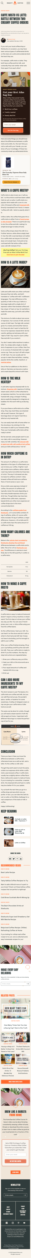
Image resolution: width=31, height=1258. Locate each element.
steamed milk (24, 205)
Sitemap (8, 1212)
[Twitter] (14, 859)
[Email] (21, 859)
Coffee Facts (5, 10)
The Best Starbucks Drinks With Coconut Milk (23, 1049)
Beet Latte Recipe (8, 872)
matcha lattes (6, 362)
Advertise (22, 1215)
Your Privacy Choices (17, 1245)
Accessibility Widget (8, 1214)
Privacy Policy (7, 1245)
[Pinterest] (17, 859)
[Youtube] (24, 1222)
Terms (22, 1209)
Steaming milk (12, 389)
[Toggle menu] (28, 3)
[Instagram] (13, 1223)
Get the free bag (13, 130)
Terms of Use (20, 1246)
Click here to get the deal (15, 254)
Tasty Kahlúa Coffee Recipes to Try (14, 880)
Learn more (15, 1172)
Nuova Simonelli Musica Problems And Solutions (23, 1071)
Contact (8, 1209)
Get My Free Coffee (15, 1161)
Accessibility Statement (23, 1211)
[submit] (28, 983)
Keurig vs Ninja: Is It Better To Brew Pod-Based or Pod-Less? (8, 1049)
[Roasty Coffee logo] (15, 3)
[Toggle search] (2, 3)
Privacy (23, 1206)
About (8, 1207)
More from (15, 1082)
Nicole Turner (11, 39)
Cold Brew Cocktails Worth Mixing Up (15, 897)
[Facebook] (10, 859)
